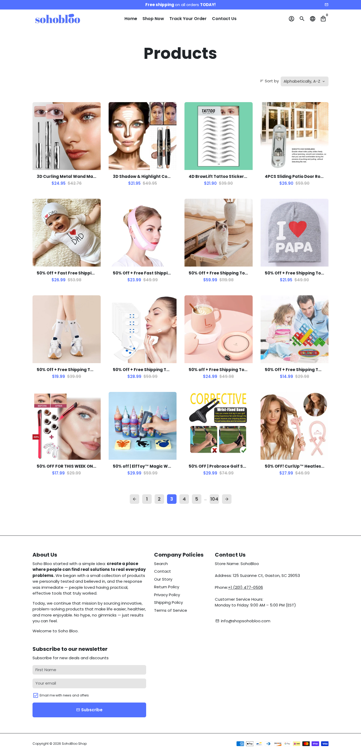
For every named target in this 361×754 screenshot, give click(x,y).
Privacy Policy (167, 594)
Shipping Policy (168, 602)
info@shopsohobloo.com (242, 621)
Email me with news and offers (64, 695)
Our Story (163, 579)
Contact (162, 571)
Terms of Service (170, 610)
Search (161, 563)
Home (130, 19)
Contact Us (224, 19)
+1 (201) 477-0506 (245, 587)
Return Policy (166, 587)
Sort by (269, 81)
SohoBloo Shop (74, 743)
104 (214, 499)
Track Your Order (188, 19)
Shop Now (153, 19)
